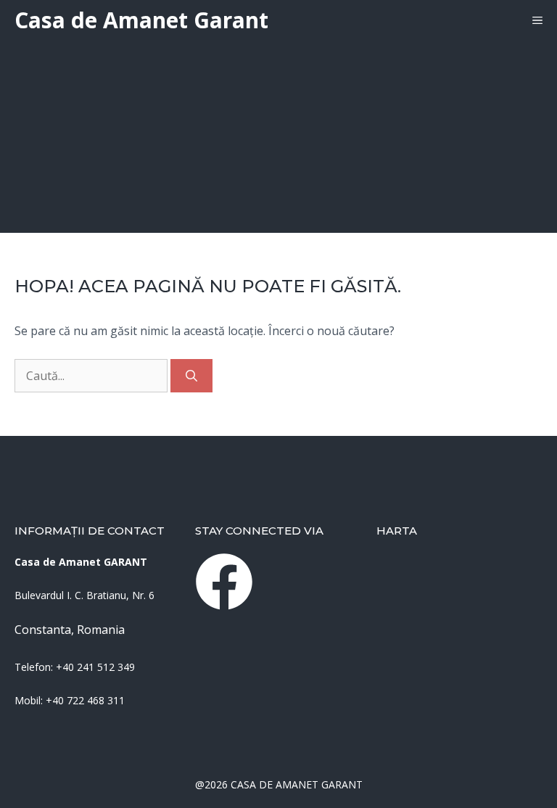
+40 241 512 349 (95, 667)
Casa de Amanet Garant (141, 20)
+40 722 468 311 (85, 700)
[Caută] (191, 375)
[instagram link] (224, 582)
